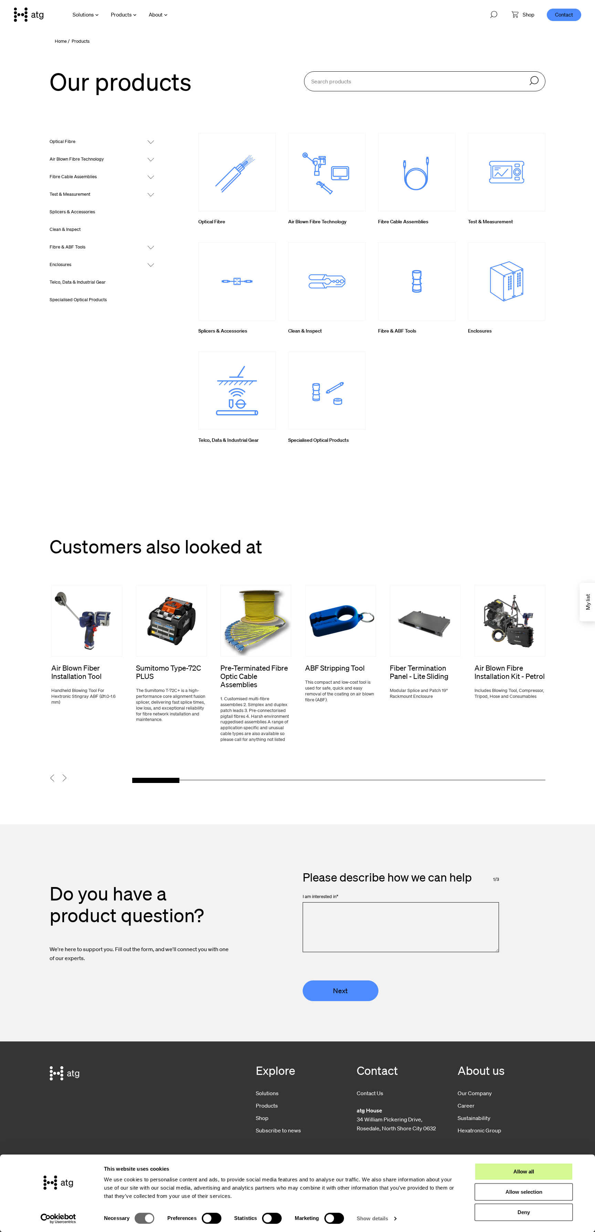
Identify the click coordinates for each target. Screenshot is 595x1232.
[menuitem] (523, 15)
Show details (372, 1218)
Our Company (475, 1093)
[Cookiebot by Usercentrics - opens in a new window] (58, 1218)
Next (340, 991)
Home (61, 41)
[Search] (534, 81)
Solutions (83, 14)
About (156, 14)
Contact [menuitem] (564, 14)
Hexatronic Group (479, 1130)
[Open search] (493, 15)
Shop (262, 1117)
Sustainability (474, 1117)
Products (121, 14)
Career (466, 1105)
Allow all (523, 1171)
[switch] (211, 1218)
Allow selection (523, 1192)
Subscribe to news (278, 1130)
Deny (524, 1212)
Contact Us (370, 1093)
